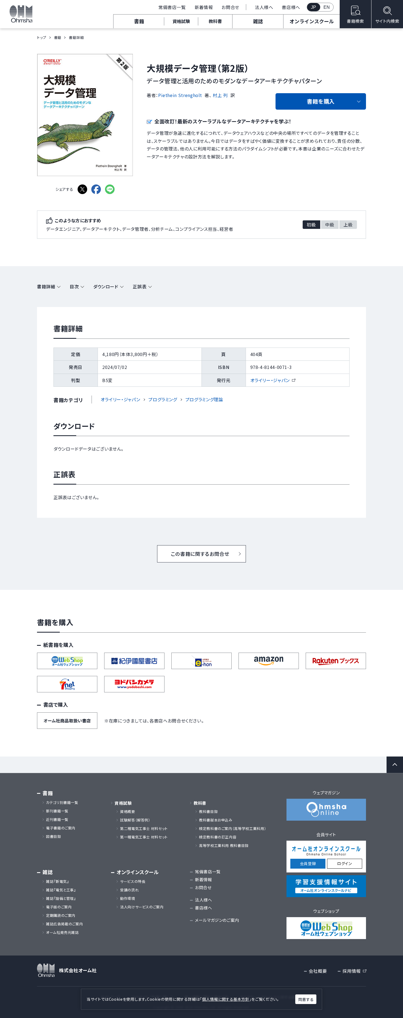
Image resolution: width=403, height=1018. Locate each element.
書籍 (139, 21)
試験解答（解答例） (135, 820)
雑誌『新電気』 (57, 881)
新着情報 (204, 7)
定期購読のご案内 (60, 915)
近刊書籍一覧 (57, 819)
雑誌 (258, 21)
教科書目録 (208, 811)
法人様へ (264, 7)
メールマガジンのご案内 (217, 920)
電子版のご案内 (59, 907)
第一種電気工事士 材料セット (144, 837)
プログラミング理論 (204, 399)
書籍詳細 (46, 286)
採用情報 (354, 971)
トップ (41, 37)
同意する (306, 999)
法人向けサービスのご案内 (142, 907)
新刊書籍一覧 (57, 811)
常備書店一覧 (172, 7)
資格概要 (127, 811)
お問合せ (230, 7)
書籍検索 (355, 21)
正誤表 (139, 286)
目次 (74, 286)
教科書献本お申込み (215, 820)
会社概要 (318, 971)
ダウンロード (105, 286)
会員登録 (308, 863)
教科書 (215, 21)
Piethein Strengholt (180, 95)
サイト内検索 (387, 21)
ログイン (344, 863)
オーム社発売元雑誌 (62, 932)
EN (326, 7)
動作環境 (127, 898)
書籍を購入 (321, 101)
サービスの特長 (132, 881)
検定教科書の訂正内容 (217, 837)
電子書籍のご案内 (60, 828)
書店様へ (291, 7)
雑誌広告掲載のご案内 (66, 924)
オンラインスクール (312, 21)
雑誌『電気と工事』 (61, 890)
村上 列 (220, 95)
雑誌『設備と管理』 (61, 898)
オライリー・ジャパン (272, 380)
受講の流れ (129, 890)
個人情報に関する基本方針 (225, 999)
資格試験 (181, 21)
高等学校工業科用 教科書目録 (224, 845)
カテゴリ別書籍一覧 (62, 802)
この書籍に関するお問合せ (200, 553)
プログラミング (162, 399)
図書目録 (53, 836)
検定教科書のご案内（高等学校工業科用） (232, 828)
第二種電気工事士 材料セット (144, 828)
